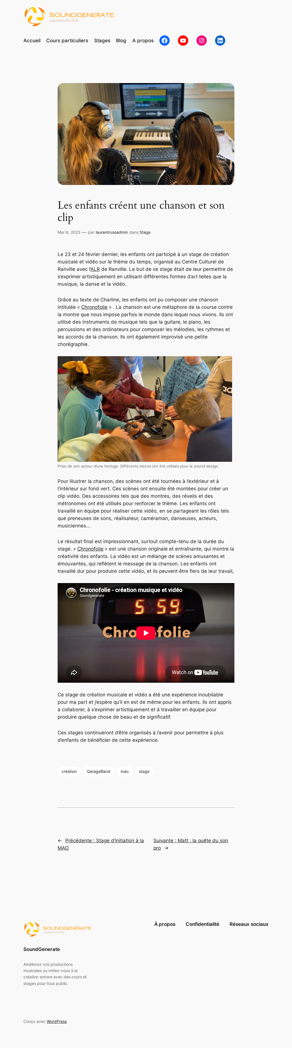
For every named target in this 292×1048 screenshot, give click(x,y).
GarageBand (98, 771)
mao (125, 771)
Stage (145, 232)
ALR (95, 269)
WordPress (57, 1021)
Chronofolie (94, 307)
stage (144, 771)
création (69, 771)
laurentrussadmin (112, 232)
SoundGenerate (41, 949)
